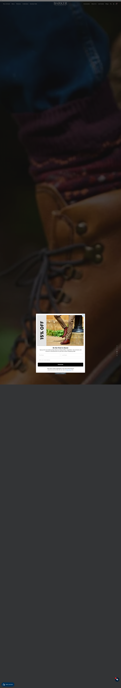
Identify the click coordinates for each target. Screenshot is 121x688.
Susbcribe (60, 364)
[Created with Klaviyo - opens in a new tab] (60, 373)
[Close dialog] (83, 315)
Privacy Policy (68, 369)
